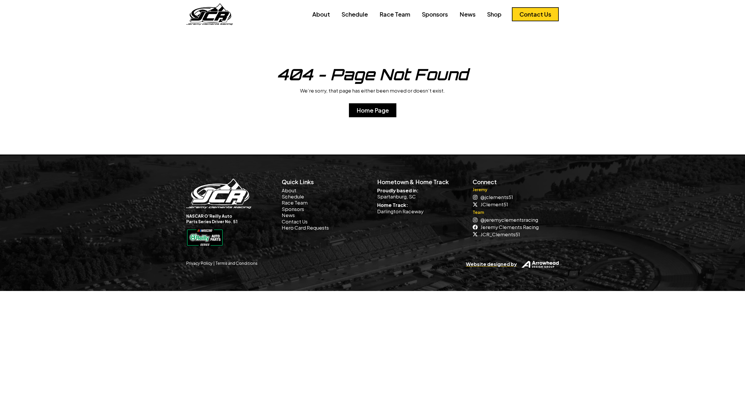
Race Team (394, 14)
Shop (494, 14)
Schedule (355, 14)
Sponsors (435, 14)
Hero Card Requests (305, 228)
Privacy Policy (199, 263)
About (321, 14)
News (468, 14)
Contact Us (295, 222)
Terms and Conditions (236, 263)
